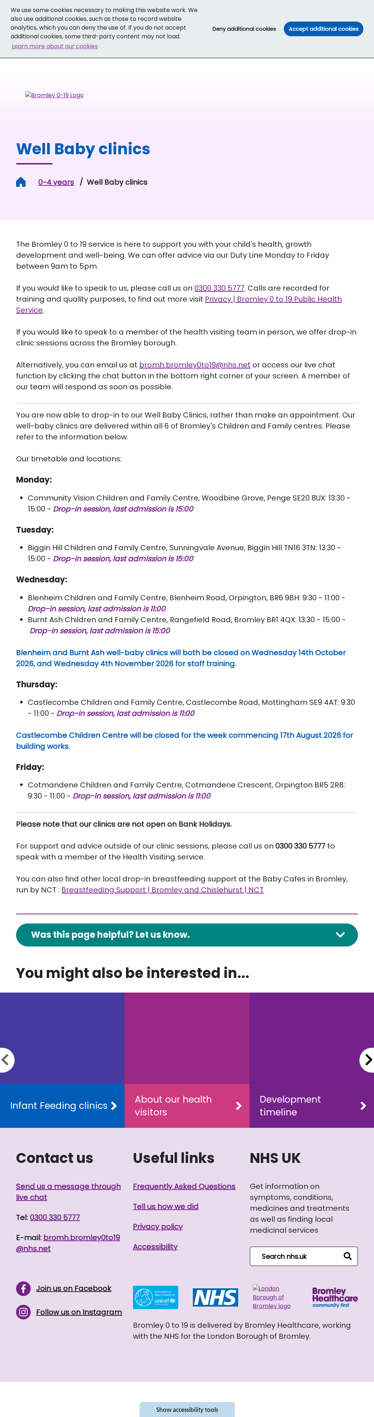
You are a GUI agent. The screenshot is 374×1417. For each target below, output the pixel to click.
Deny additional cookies (247, 29)
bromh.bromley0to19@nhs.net (195, 365)
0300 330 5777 (219, 288)
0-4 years (56, 182)
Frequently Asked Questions (184, 1186)
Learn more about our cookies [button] (55, 46)
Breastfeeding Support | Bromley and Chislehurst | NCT (162, 890)
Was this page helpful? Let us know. (110, 935)
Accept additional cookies (326, 29)
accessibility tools (187, 1409)
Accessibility (155, 1247)
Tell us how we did (166, 1206)
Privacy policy (158, 1226)
